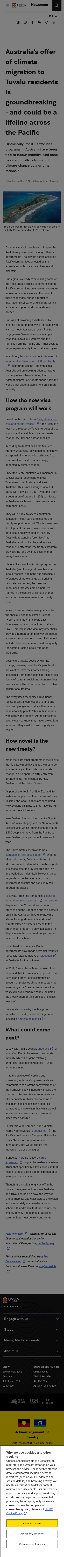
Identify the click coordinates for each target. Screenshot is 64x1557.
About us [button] (11, 1351)
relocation (48, 955)
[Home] (19, 5)
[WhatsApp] (54, 22)
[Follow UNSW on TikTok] (47, 22)
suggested (43, 1131)
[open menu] (7, 5)
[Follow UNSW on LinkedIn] (18, 22)
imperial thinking (31, 1019)
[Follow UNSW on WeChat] (39, 22)
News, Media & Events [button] (22, 1340)
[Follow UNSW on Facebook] (32, 22)
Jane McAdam (16, 1233)
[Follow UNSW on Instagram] (25, 22)
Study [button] (8, 1329)
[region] (32, 1501)
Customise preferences (32, 1544)
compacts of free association (25, 855)
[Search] (56, 5)
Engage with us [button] (16, 1319)
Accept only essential (32, 1533)
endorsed (46, 1048)
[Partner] (38, 6)
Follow (53, 16)
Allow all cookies (32, 1523)
